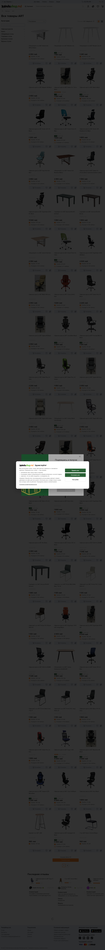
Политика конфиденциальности (28, 484)
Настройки (75, 479)
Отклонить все (75, 475)
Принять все (75, 470)
